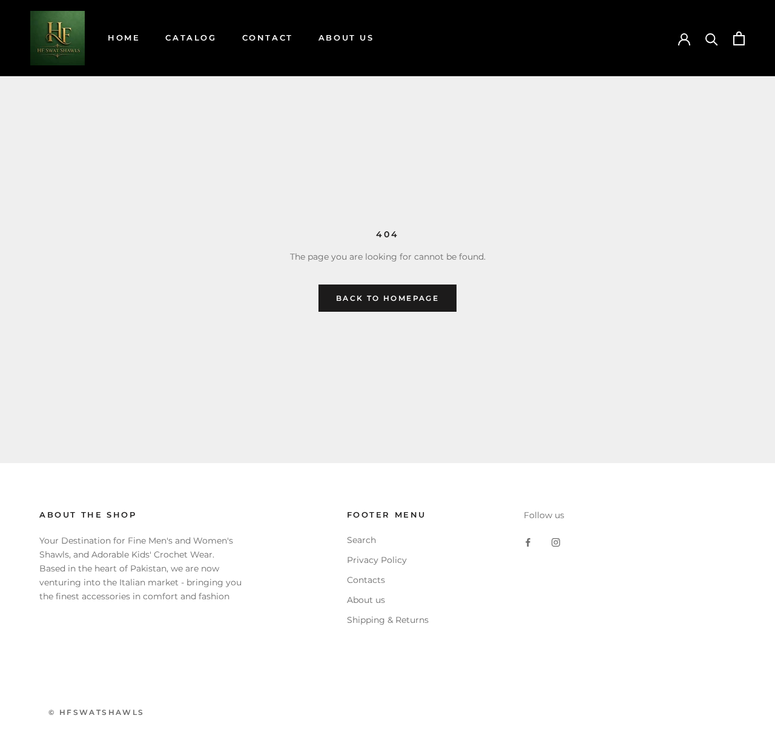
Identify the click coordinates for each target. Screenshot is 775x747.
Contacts (366, 579)
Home (124, 37)
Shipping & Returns (388, 619)
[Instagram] (556, 541)
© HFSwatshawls (96, 712)
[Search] (711, 38)
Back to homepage (387, 298)
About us (366, 599)
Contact (267, 37)
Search (361, 540)
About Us (346, 37)
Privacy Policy (377, 559)
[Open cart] (739, 38)
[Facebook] (528, 541)
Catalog (190, 37)
